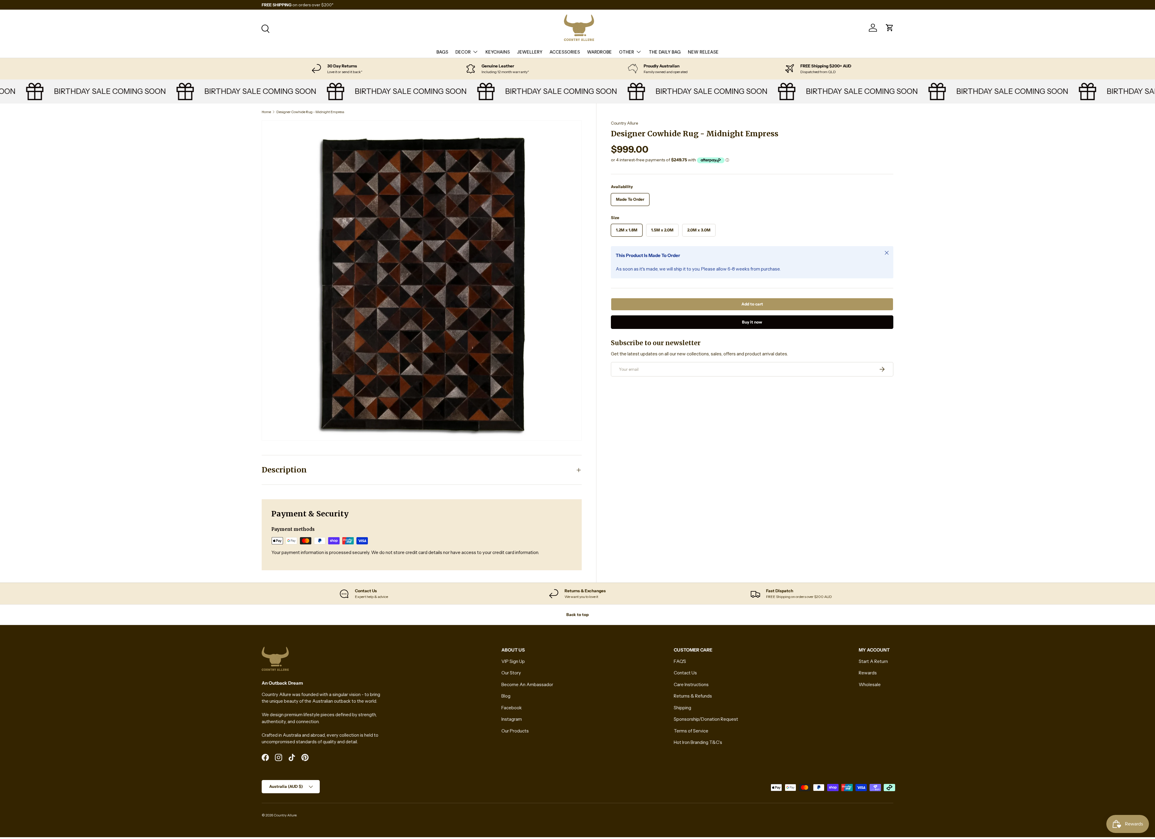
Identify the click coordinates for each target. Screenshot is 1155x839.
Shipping (682, 708)
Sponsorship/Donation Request (706, 719)
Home (266, 112)
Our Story (511, 673)
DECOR (463, 52)
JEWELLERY (529, 52)
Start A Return (873, 661)
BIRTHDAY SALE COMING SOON (93, 91)
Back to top (577, 614)
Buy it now (752, 322)
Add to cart (752, 304)
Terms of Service (691, 731)
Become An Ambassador (527, 684)
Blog (505, 696)
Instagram (511, 719)
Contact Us (685, 673)
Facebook (511, 708)
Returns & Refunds (693, 696)
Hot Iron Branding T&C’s (698, 742)
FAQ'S (680, 661)
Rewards (868, 673)
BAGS (442, 52)
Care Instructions (691, 684)
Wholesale (870, 684)
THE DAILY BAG (665, 52)
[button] (889, 27)
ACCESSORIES (565, 52)
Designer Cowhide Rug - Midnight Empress (310, 112)
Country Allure (624, 123)
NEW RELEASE (703, 52)
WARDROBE (599, 52)
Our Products (515, 731)
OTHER (626, 52)
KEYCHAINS (497, 52)
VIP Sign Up (513, 661)
